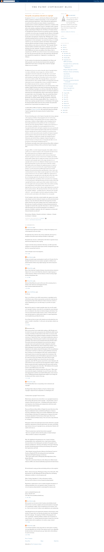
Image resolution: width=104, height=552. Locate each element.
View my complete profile (68, 31)
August (65, 93)
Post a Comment (28, 538)
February (66, 105)
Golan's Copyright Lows (69, 88)
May (65, 99)
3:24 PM (27, 325)
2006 (64, 110)
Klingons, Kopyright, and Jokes (70, 69)
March (65, 103)
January (66, 107)
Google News (64, 38)
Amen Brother (67, 74)
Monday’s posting (35, 18)
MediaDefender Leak (68, 78)
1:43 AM (27, 378)
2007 (64, 51)
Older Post (56, 541)
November (66, 55)
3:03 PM (27, 288)
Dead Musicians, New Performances (68, 66)
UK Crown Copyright (68, 86)
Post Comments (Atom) (36, 544)
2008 (64, 49)
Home (42, 541)
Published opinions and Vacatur (71, 84)
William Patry (30, 268)
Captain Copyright (36, 109)
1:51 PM (27, 522)
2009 (64, 47)
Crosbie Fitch (30, 227)
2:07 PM (27, 534)
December (66, 53)
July (65, 95)
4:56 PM (27, 264)
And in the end (67, 76)
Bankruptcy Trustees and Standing (71, 71)
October (66, 57)
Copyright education (35, 219)
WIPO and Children (68, 61)
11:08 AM (28, 497)
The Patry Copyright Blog (52, 6)
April (65, 101)
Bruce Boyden (30, 257)
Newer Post (27, 541)
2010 (64, 45)
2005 (64, 112)
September (66, 59)
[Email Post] (45, 218)
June (65, 97)
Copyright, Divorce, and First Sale (71, 63)
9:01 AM (27, 253)
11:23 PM (27, 277)
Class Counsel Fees (68, 90)
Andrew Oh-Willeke (31, 292)
